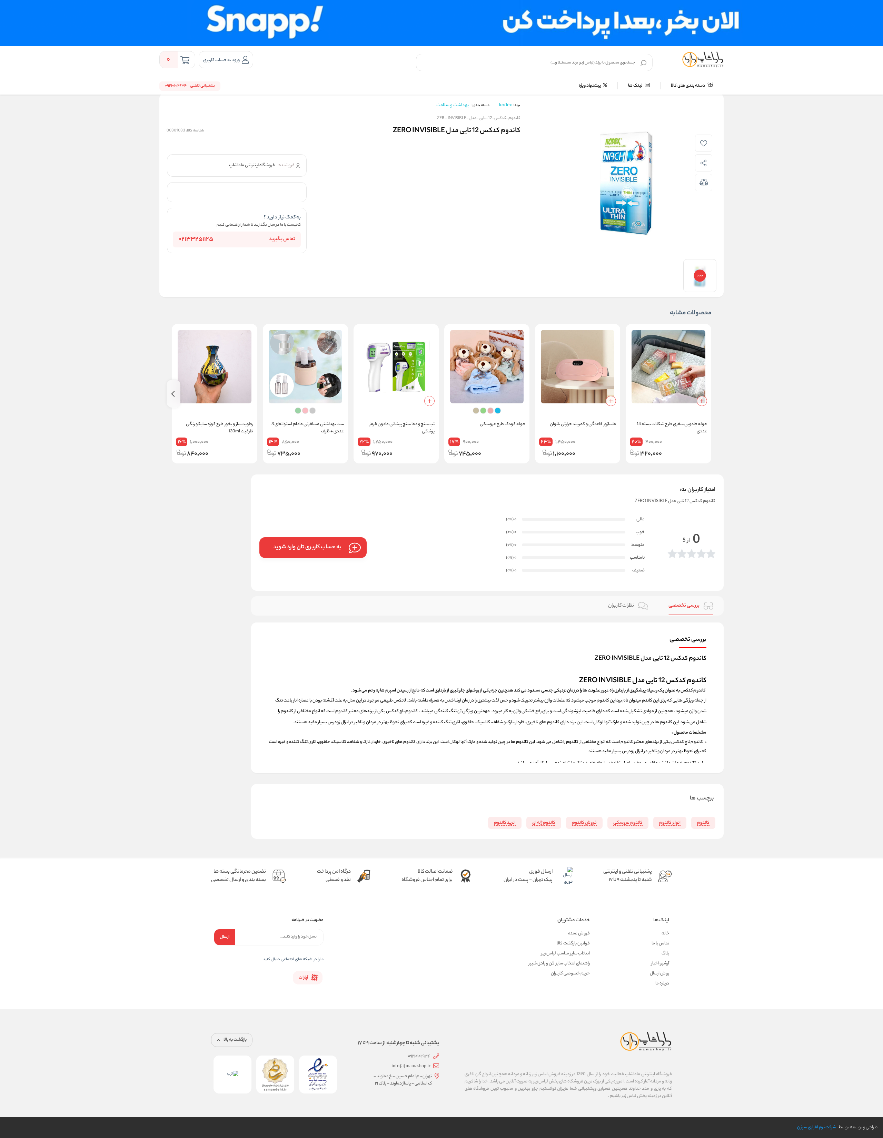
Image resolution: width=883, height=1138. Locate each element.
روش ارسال (659, 973)
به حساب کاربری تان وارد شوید (307, 547)
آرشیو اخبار (660, 963)
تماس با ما (660, 943)
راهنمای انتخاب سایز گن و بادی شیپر (559, 963)
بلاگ (665, 953)
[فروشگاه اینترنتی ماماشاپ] (703, 59)
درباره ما (662, 983)
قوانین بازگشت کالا (573, 943)
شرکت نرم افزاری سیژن (816, 1127)
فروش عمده (579, 933)
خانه (665, 933)
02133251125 (195, 239)
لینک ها (635, 85)
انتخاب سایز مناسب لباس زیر (565, 953)
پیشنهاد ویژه (590, 85)
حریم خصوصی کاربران (570, 973)
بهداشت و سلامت (452, 105)
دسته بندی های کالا (688, 85)
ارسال (224, 937)
